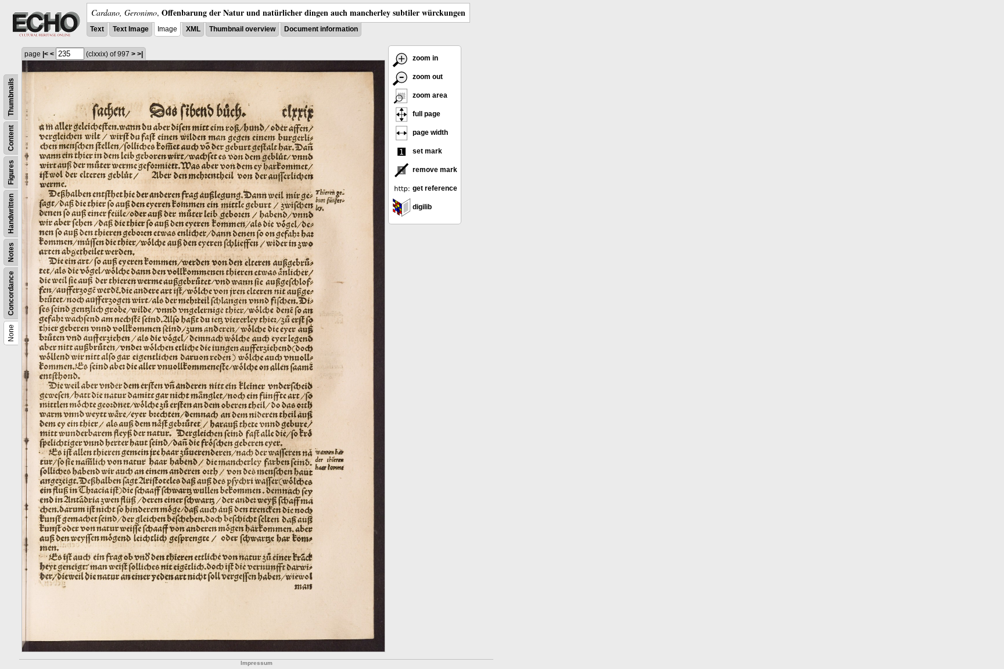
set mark (426, 151)
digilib (421, 207)
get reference (434, 188)
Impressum (256, 663)
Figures (11, 172)
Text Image (131, 29)
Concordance (11, 293)
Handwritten (11, 214)
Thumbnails (11, 97)
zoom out (427, 77)
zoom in (424, 58)
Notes (11, 252)
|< (45, 54)
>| (140, 54)
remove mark (434, 170)
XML (193, 29)
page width (429, 132)
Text (97, 29)
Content (11, 138)
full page (425, 114)
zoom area (429, 95)
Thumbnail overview (242, 29)
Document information (321, 29)
